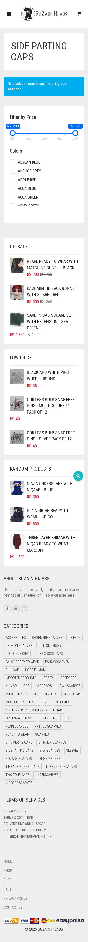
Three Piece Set (50, 759)
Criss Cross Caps (49, 654)
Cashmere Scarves (47, 637)
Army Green (28, 206)
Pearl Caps (50, 718)
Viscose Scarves (19, 783)
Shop (8, 870)
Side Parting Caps (19, 750)
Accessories (16, 637)
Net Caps (63, 702)
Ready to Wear (17, 734)
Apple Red (27, 180)
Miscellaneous (45, 694)
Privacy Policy (15, 811)
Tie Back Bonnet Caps (23, 767)
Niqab (57, 710)
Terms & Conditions (19, 817)
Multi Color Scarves (22, 702)
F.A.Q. (7, 889)
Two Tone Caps (17, 775)
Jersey (48, 678)
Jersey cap (68, 678)
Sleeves (72, 750)
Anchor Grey (29, 171)
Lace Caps (44, 686)
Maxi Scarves (16, 694)
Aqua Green (28, 197)
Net (47, 702)
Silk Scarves (50, 750)
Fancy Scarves (57, 662)
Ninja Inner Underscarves (26, 710)
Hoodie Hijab (35, 670)
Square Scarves (19, 759)
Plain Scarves (17, 726)
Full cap (12, 670)
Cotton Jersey (49, 646)
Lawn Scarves (69, 686)
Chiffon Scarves (19, 646)
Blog (8, 880)
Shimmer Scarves (52, 742)
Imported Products (21, 678)
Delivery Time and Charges (24, 824)
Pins (68, 718)
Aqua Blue (27, 188)
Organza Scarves (20, 718)
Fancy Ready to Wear (22, 662)
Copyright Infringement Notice (27, 837)
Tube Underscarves (61, 767)
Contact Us (13, 907)
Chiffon (74, 637)
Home (8, 861)
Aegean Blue (29, 162)
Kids (26, 686)
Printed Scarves (47, 726)
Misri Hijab (71, 694)
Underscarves (47, 775)
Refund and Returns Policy (25, 830)
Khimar (11, 686)
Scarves (42, 734)
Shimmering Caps (19, 742)
